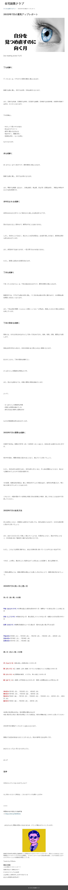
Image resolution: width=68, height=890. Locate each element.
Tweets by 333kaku (9, 861)
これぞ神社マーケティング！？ (12, 867)
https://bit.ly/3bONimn (13, 814)
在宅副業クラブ (14, 3)
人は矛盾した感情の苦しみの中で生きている (15, 874)
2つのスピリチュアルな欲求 (11, 872)
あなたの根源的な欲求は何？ (11, 877)
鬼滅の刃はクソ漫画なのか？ (11, 869)
